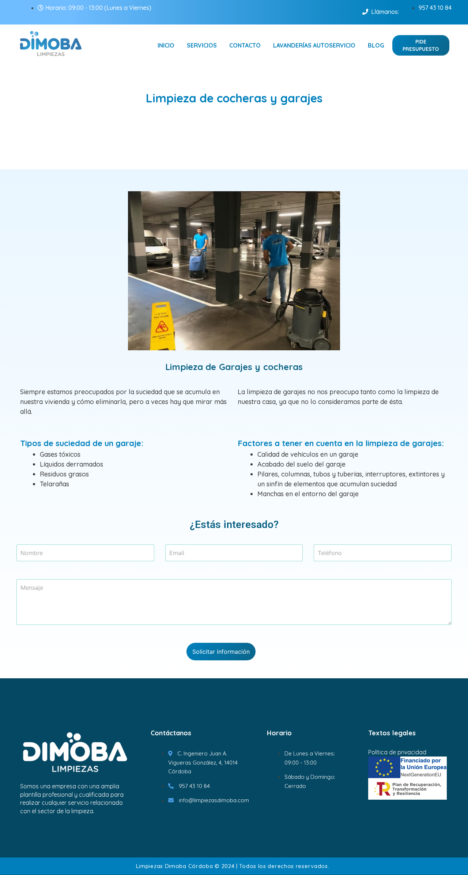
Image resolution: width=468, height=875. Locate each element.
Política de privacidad (397, 752)
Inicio (166, 45)
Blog (376, 45)
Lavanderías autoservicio (314, 45)
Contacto (245, 45)
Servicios (202, 45)
